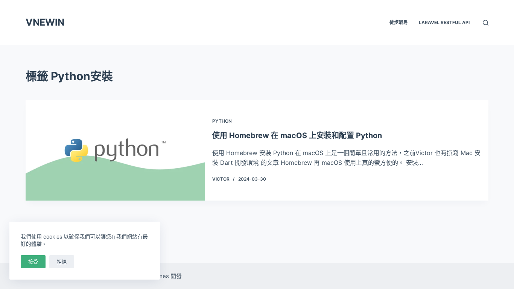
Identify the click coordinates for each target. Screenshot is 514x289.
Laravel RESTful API (444, 22)
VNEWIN (45, 22)
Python (222, 121)
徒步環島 (398, 22)
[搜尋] (485, 23)
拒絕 (62, 262)
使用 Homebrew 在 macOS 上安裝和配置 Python (297, 135)
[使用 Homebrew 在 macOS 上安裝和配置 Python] (115, 150)
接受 (33, 262)
